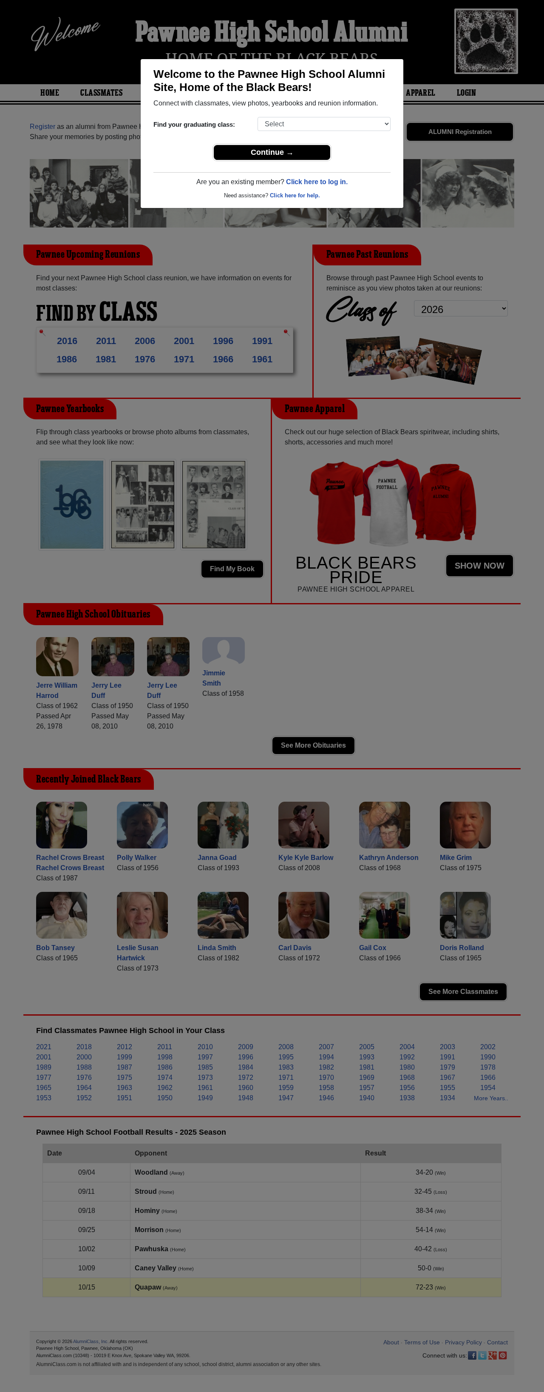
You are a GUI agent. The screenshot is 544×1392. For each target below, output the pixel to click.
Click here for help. (295, 195)
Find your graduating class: (194, 124)
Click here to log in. (317, 181)
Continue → (272, 152)
